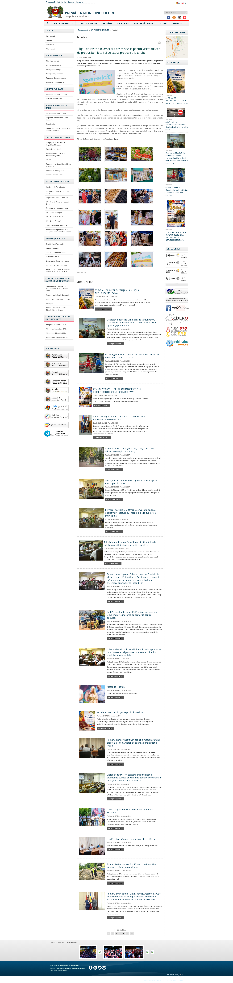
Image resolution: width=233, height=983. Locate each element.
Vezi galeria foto (72, 942)
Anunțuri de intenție (53, 69)
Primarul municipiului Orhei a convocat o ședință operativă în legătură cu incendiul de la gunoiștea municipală (130, 512)
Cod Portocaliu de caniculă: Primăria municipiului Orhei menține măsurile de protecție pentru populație (132, 614)
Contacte (71, 2)
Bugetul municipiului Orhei (56, 113)
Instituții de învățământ (59, 187)
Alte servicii (50, 49)
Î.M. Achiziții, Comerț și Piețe (57, 208)
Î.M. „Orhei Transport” (54, 213)
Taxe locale (50, 124)
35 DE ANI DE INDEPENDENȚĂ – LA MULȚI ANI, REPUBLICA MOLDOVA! (177, 100)
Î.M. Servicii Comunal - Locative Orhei (58, 203)
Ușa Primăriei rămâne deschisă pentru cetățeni (131, 839)
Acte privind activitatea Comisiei (58, 299)
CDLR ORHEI (123, 23)
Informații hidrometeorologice (57, 265)
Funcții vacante (59, 248)
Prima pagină (50, 2)
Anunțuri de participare (55, 74)
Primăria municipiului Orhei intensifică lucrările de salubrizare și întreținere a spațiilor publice (130, 544)
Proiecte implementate (54, 175)
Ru (185, 3)
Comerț (49, 40)
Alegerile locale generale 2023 (57, 337)
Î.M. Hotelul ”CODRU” (54, 217)
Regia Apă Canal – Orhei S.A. (57, 198)
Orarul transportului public (56, 252)
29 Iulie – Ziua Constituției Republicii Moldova (120, 712)
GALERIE (163, 23)
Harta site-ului (61, 2)
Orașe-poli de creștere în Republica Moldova (55, 144)
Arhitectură (59, 36)
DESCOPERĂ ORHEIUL (143, 23)
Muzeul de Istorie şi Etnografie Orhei (57, 192)
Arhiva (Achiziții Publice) (55, 82)
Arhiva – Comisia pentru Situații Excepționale (59, 309)
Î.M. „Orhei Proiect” (53, 221)
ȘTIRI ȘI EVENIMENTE (63, 23)
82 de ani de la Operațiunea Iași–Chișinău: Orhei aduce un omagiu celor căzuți (129, 450)
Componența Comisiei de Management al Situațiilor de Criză (57, 288)
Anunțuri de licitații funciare (56, 94)
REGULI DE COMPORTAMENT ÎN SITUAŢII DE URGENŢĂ (58, 270)
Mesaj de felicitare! (116, 686)
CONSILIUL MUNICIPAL (88, 23)
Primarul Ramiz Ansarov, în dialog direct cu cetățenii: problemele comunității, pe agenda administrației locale (134, 742)
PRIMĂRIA (107, 23)
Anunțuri (49, 303)
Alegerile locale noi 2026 (59, 325)
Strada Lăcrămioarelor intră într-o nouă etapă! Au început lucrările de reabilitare (132, 866)
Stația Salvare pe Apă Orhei (56, 225)
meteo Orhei (173, 249)
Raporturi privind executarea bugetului (57, 119)
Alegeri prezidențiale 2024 (56, 333)
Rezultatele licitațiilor (54, 99)
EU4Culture (50, 160)
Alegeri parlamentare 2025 (56, 329)
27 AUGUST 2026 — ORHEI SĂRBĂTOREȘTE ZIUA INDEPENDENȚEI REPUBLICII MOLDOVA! (117, 390)
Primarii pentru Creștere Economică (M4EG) (55, 154)
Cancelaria (79, 2)
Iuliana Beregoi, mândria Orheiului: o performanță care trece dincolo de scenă (119, 418)
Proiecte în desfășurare (55, 170)
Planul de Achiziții (52, 61)
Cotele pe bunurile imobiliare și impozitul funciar (58, 129)
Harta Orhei (177, 32)
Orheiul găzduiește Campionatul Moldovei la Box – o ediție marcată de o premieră (132, 356)
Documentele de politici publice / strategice (58, 165)
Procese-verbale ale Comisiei (57, 295)
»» (132, 934)
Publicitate (50, 45)
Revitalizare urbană (53, 149)
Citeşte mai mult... (104, 309)
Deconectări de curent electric (57, 261)
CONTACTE (177, 23)
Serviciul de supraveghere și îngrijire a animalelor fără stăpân (58, 231)
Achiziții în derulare (53, 65)
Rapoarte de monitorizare (56, 78)
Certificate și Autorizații (54, 244)
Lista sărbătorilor (52, 257)
